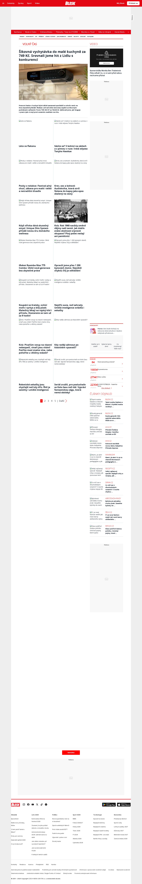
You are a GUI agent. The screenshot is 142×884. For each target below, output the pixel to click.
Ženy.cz (108, 512)
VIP (36, 36)
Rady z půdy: (102, 377)
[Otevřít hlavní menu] (3, 3)
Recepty (76, 36)
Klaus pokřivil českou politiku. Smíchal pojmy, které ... (113, 531)
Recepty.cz (110, 468)
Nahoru (71, 752)
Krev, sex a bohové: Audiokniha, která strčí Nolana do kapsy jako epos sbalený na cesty (69, 189)
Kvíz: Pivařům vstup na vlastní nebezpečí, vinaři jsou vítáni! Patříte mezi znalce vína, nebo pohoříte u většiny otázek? (35, 348)
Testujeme (90, 36)
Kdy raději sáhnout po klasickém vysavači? (66, 346)
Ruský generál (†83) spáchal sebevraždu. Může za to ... (113, 418)
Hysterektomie (102, 369)
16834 (93, 370)
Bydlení (83, 36)
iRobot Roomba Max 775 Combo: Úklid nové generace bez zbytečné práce (34, 268)
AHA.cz (108, 427)
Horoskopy (30, 36)
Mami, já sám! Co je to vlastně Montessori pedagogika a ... (113, 459)
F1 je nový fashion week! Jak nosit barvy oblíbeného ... (113, 517)
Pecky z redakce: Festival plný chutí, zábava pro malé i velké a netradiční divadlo (35, 188)
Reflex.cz (109, 526)
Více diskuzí (105, 388)
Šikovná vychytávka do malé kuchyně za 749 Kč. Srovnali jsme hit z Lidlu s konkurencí (52, 55)
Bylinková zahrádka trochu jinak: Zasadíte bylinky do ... (113, 503)
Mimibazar (110, 454)
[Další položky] (128, 32)
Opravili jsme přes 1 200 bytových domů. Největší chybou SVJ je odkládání (68, 268)
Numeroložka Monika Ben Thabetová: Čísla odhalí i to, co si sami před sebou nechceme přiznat (106, 73)
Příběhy (41, 36)
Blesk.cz (109, 399)
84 (93, 362)
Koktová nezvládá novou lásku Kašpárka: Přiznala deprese (114, 446)
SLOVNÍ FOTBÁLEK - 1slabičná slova (107, 385)
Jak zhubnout (61, 36)
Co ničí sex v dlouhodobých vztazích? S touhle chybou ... (112, 488)
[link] (24, 804)
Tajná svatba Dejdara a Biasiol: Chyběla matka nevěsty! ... (114, 404)
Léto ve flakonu (27, 146)
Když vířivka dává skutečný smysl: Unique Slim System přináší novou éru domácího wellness (34, 229)
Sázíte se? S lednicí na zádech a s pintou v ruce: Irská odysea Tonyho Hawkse (71, 149)
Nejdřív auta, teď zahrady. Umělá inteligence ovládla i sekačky (69, 308)
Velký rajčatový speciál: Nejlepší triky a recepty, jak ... (114, 473)
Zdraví (70, 36)
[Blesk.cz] (70, 3)
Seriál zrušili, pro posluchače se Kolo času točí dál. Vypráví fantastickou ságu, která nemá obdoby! (70, 388)
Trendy (22, 36)
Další (61, 400)
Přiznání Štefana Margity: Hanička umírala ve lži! (111, 432)
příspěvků (93, 365)
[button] (109, 805)
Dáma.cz (109, 482)
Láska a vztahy (50, 36)
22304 (93, 385)
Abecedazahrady (113, 498)
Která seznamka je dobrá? (106, 362)
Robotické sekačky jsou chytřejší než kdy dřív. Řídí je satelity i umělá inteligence (34, 387)
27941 (93, 377)
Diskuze (93, 359)
